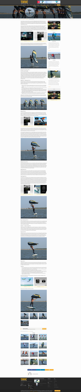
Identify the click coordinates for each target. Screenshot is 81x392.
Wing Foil (50, 50)
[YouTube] (25, 385)
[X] (22, 385)
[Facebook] (21, 385)
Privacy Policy (55, 385)
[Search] (55, 5)
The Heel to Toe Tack (32, 347)
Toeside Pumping (41, 339)
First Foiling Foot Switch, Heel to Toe (54, 78)
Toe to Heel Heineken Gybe (24, 339)
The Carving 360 (23, 347)
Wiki (54, 382)
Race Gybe (31, 339)
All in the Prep (54, 41)
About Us (49, 385)
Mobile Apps (55, 381)
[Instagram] (24, 385)
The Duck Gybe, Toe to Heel (42, 347)
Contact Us (49, 386)
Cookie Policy (55, 384)
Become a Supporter (50, 381)
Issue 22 (29, 331)
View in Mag (29, 194)
